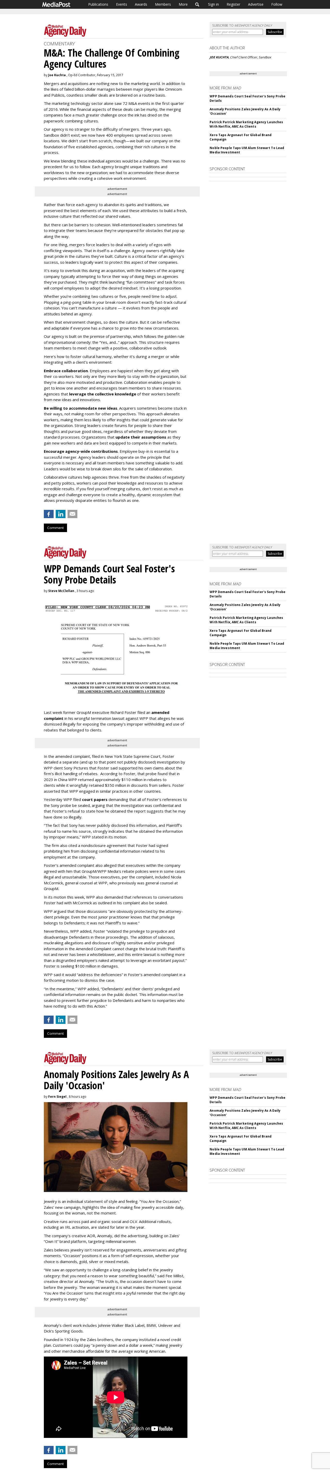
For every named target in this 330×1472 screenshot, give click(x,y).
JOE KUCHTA (219, 57)
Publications (98, 4)
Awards (141, 4)
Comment (55, 527)
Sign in (213, 4)
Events (121, 4)
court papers (95, 799)
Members (163, 4)
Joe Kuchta (57, 75)
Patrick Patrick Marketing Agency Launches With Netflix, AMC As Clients (246, 124)
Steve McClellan (61, 591)
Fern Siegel (57, 1096)
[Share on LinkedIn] (60, 514)
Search (197, 4)
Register (233, 4)
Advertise (255, 4)
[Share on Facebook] (49, 514)
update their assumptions (141, 437)
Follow (276, 4)
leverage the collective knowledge (102, 393)
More (183, 4)
